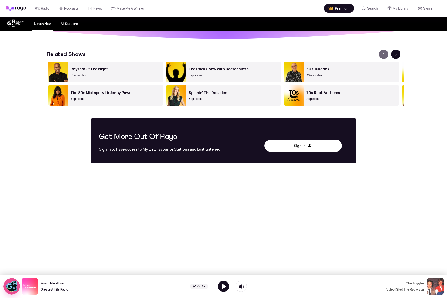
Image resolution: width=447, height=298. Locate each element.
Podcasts (71, 8)
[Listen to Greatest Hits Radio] (223, 286)
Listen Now (42, 23)
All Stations (69, 23)
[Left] (383, 54)
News (97, 8)
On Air (201, 286)
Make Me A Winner (130, 8)
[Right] (395, 54)
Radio (45, 8)
